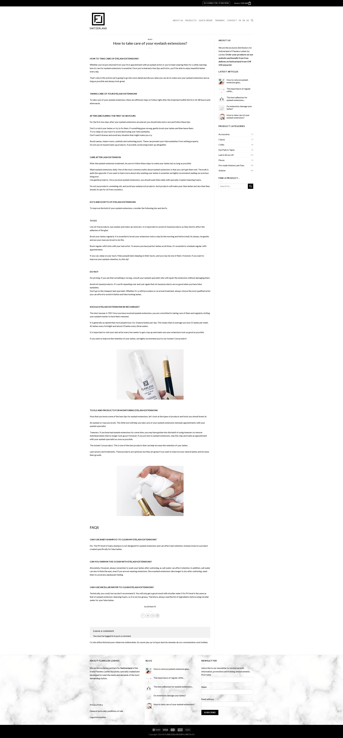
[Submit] (250, 186)
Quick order (205, 20)
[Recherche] (252, 20)
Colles (221, 144)
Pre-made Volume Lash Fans (231, 165)
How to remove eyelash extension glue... (237, 81)
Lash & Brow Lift (226, 155)
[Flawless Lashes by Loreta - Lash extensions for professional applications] (98, 21)
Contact (232, 20)
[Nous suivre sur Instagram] (93, 687)
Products (190, 20)
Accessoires (224, 134)
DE (247, 20)
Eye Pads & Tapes (227, 150)
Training (220, 20)
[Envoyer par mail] (152, 615)
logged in (109, 636)
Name (204, 687)
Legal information (98, 717)
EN (244, 20)
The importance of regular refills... (239, 89)
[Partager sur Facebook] (143, 615)
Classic (222, 139)
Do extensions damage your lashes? (239, 107)
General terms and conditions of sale (106, 711)
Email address (207, 699)
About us (178, 20)
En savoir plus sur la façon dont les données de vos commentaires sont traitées (172, 642)
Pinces (222, 160)
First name (206, 675)
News (150, 39)
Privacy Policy (96, 704)
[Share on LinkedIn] (157, 615)
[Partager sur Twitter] (148, 615)
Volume (222, 170)
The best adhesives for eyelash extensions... (237, 98)
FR (240, 20)
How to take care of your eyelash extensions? (238, 116)
